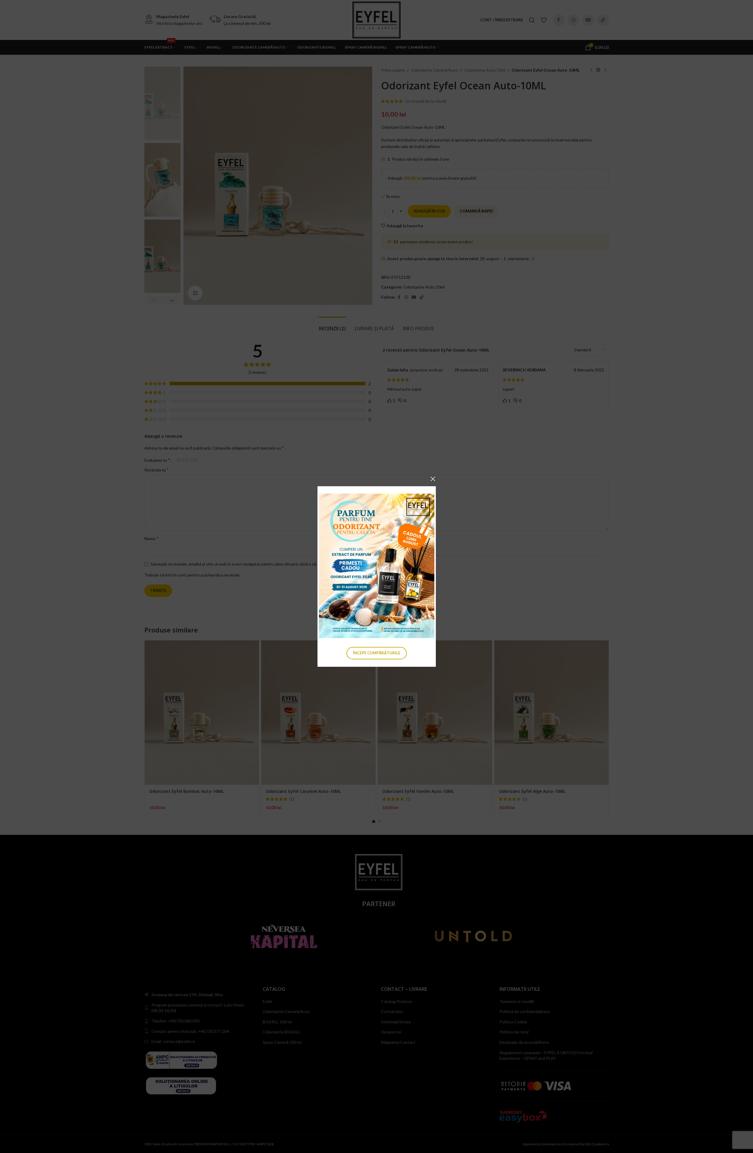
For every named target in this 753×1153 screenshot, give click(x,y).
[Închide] (432, 478)
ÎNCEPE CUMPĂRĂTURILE (376, 652)
